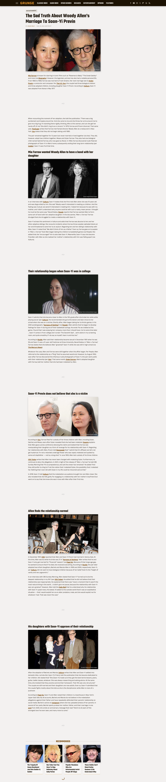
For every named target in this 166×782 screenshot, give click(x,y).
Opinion (101, 3)
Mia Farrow (32, 76)
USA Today (32, 459)
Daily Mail (62, 587)
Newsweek (60, 450)
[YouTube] (134, 3)
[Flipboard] (143, 3)
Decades (77, 3)
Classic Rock (42, 3)
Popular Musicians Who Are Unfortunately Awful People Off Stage (72, 768)
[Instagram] (137, 3)
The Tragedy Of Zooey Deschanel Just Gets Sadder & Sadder (33, 768)
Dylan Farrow (71, 359)
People (60, 212)
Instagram (55, 703)
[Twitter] (140, 3)
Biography (42, 78)
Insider (30, 146)
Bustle (40, 340)
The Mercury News (35, 347)
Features (109, 3)
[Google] (146, 3)
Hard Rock (54, 3)
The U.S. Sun (61, 83)
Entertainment (89, 3)
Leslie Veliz (30, 26)
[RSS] (149, 3)
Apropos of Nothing (51, 325)
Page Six (70, 562)
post (30, 708)
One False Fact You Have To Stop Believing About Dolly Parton (52, 768)
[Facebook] (130, 3)
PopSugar (35, 129)
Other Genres (66, 3)
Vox (33, 131)
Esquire (86, 442)
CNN (43, 557)
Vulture (86, 86)
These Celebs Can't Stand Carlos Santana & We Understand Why (91, 768)
